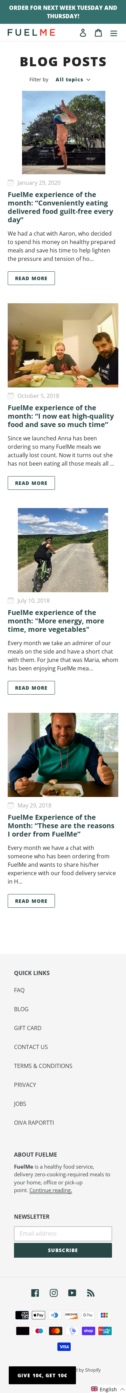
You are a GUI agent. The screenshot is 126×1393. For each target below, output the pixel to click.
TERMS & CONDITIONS (43, 1066)
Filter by (38, 79)
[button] (108, 1389)
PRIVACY (25, 1085)
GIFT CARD (28, 1028)
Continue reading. (50, 1189)
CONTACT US (31, 1047)
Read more (31, 278)
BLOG (21, 1009)
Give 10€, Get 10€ (42, 1375)
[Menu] (113, 32)
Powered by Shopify (80, 1370)
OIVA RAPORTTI (34, 1123)
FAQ (19, 990)
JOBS (20, 1104)
